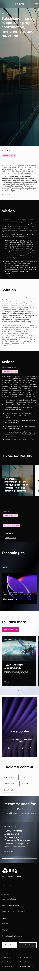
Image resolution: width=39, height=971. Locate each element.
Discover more (8, 599)
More (4, 919)
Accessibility (24, 957)
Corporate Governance (10, 905)
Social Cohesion (10, 538)
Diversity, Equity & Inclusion (12, 936)
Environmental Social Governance (14, 912)
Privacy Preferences (26, 966)
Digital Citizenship (11, 526)
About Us (5, 894)
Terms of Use (6, 957)
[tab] (18, 690)
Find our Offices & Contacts (11, 877)
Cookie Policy (6, 962)
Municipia (25, 784)
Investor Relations (28, 945)
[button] (2, 4)
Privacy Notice (7, 966)
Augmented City (9, 155)
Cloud (4, 567)
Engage (5, 930)
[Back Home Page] (19, 4)
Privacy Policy (24, 962)
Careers (5, 924)
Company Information (10, 899)
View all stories (9, 629)
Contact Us (8, 945)
